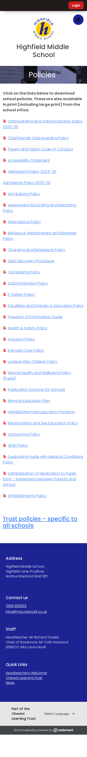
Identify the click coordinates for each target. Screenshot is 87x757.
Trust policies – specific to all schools (40, 522)
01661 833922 (16, 606)
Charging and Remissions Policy (36, 249)
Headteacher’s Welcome (26, 673)
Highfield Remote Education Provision (41, 412)
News (10, 682)
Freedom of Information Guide (35, 317)
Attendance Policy (24, 222)
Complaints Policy (24, 272)
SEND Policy (18, 445)
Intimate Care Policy (26, 350)
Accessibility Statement (29, 160)
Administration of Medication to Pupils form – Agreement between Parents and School (39, 479)
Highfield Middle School (43, 50)
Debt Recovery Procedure (31, 261)
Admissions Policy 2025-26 (26, 182)
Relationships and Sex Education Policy (43, 423)
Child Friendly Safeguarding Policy (38, 138)
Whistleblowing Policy (27, 495)
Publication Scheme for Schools (36, 389)
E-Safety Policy (21, 294)
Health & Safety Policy (27, 328)
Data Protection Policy (28, 283)
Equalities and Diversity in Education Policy (46, 305)
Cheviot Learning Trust (24, 677)
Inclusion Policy (21, 339)
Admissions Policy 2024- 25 (32, 171)
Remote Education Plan (29, 400)
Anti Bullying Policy (24, 194)
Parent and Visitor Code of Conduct (40, 149)
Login (76, 5)
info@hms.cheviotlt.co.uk (26, 611)
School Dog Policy (24, 434)
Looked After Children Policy (33, 361)
